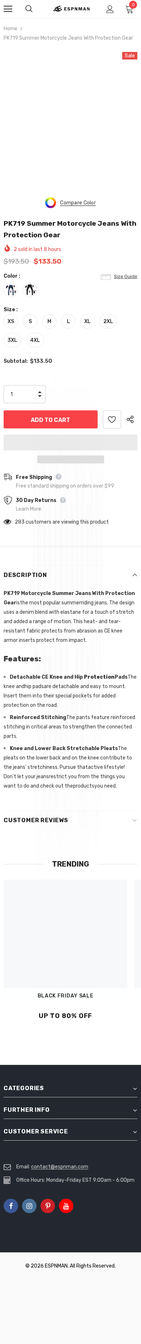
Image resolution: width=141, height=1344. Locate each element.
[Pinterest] (47, 1206)
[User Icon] (110, 9)
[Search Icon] (36, 9)
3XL (12, 340)
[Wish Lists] (112, 419)
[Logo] (71, 8)
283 (20, 522)
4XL (35, 340)
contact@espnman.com (59, 1167)
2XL (108, 321)
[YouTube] (66, 1206)
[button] (70, 442)
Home (10, 29)
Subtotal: (16, 361)
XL (87, 321)
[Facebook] (11, 1206)
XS (11, 321)
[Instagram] (29, 1206)
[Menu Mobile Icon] (8, 9)
